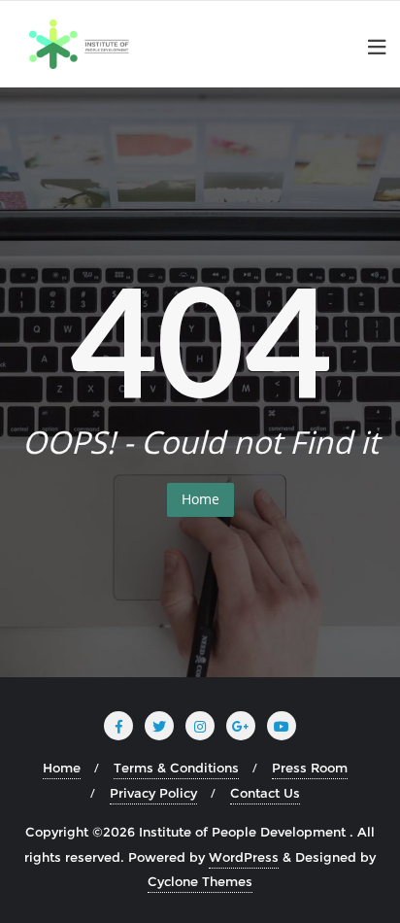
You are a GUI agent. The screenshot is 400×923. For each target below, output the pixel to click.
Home (200, 499)
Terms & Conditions (176, 767)
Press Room (310, 767)
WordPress (244, 857)
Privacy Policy (153, 793)
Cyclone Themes (200, 881)
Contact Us (265, 793)
